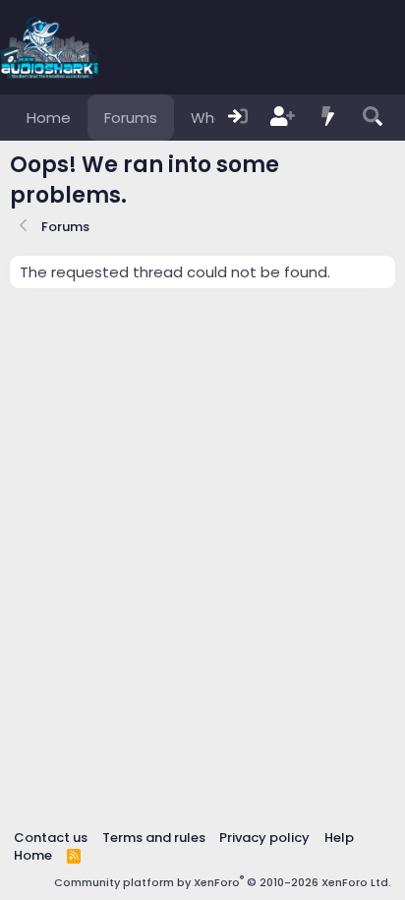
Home (49, 117)
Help (339, 837)
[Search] (372, 117)
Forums (130, 117)
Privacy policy (264, 837)
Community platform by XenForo (222, 882)
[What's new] (328, 117)
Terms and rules (153, 837)
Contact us (50, 837)
